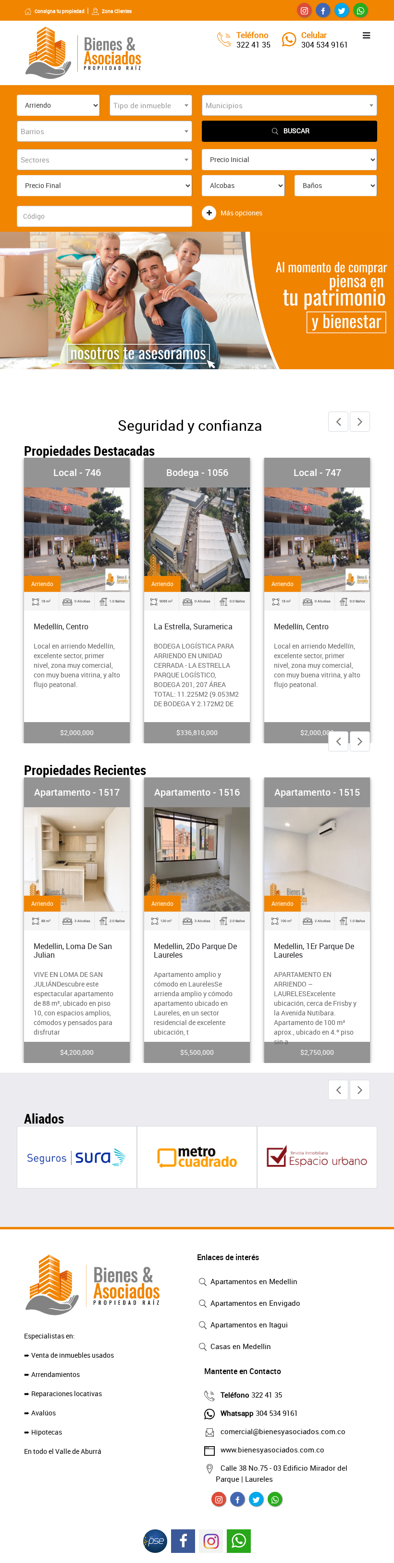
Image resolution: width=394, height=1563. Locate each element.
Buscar (296, 130)
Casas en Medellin (240, 1346)
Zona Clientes (117, 11)
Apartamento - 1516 (197, 792)
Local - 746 (77, 472)
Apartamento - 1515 (317, 792)
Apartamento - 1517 (77, 792)
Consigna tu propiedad (60, 11)
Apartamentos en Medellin (253, 1281)
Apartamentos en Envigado (254, 1303)
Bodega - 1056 (197, 472)
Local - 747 (317, 472)
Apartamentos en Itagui (248, 1324)
